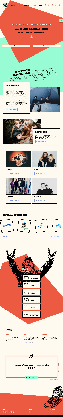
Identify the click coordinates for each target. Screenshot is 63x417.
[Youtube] (55, 5)
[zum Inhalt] (31, 37)
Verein (34, 5)
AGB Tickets (50, 410)
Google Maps (31, 342)
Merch (40, 5)
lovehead (34, 29)
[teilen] (61, 20)
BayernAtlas (26, 342)
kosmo (28, 32)
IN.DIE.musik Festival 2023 (8, 412)
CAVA (20, 32)
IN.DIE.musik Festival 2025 (8, 410)
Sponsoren (27, 5)
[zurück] (4, 236)
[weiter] (7, 236)
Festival (13, 5)
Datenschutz (50, 411)
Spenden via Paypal (31, 377)
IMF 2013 (58, 364)
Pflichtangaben (51, 409)
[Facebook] (45, 5)
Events (20, 5)
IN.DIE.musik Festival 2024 (8, 411)
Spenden (30, 411)
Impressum (50, 412)
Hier (54, 379)
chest (45, 29)
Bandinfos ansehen (12, 109)
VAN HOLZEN (21, 29)
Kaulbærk (39, 32)
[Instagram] (48, 5)
